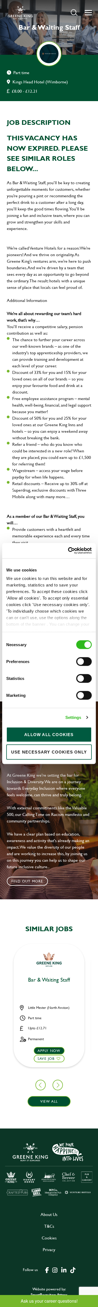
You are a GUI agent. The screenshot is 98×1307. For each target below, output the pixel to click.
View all (49, 1101)
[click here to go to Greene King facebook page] (47, 1269)
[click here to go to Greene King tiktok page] (72, 1269)
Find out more (27, 881)
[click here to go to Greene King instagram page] (54, 1269)
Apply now (49, 1050)
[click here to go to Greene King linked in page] (63, 1269)
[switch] (84, 661)
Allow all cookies (49, 734)
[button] (74, 12)
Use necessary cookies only (49, 751)
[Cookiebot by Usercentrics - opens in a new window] (69, 550)
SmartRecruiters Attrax (49, 1294)
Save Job (46, 1058)
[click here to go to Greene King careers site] (49, 1169)
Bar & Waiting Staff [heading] (49, 980)
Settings (73, 717)
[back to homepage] (20, 12)
